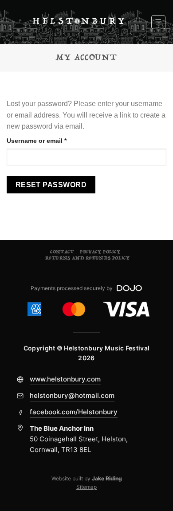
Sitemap (86, 486)
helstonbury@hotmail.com (72, 395)
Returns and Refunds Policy (87, 258)
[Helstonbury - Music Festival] (78, 22)
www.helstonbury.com (65, 379)
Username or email (50, 140)
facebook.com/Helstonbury (74, 412)
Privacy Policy (100, 252)
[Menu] (158, 22)
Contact (62, 252)
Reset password (51, 185)
